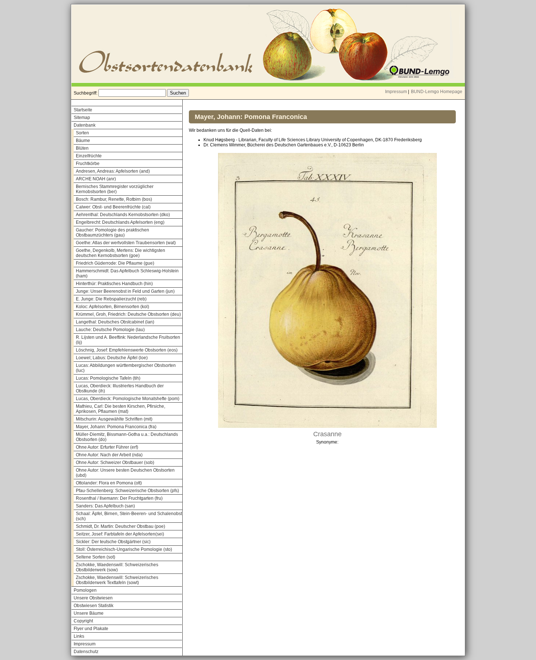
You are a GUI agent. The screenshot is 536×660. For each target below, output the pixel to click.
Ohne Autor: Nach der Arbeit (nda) (109, 454)
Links (79, 636)
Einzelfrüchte (89, 155)
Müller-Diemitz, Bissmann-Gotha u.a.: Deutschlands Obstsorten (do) (127, 437)
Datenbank (85, 125)
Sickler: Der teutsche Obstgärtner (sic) (113, 541)
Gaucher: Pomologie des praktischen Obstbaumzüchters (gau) (112, 232)
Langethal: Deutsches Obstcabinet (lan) (115, 322)
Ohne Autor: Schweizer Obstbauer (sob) (115, 462)
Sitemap (82, 117)
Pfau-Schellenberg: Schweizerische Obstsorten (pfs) (127, 490)
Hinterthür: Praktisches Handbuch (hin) (114, 283)
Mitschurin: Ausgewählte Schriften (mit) (114, 419)
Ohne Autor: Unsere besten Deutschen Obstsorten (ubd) (125, 473)
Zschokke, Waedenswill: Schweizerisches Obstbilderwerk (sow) (117, 567)
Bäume (83, 140)
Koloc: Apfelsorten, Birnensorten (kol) (112, 306)
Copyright (83, 620)
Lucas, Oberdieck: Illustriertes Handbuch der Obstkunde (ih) (120, 388)
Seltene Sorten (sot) (95, 557)
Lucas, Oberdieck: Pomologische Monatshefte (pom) (127, 398)
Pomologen (85, 590)
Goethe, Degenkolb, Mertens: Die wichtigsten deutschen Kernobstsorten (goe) (120, 253)
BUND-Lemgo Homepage (436, 91)
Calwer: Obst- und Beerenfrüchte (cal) (113, 207)
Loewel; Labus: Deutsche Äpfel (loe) (112, 357)
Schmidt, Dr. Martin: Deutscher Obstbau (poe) (120, 526)
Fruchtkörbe (88, 163)
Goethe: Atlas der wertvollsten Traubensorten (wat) (126, 242)
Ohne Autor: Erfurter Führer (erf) (107, 447)
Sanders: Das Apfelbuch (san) (105, 506)
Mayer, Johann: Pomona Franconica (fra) (116, 426)
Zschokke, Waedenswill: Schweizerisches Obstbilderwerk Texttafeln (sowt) (117, 580)
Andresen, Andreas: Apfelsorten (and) (113, 171)
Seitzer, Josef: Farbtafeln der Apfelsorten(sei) (120, 534)
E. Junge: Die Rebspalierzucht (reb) (111, 299)
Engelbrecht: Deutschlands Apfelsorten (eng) (120, 222)
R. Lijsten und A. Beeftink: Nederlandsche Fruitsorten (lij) (128, 340)
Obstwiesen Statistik (93, 605)
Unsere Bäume (89, 613)
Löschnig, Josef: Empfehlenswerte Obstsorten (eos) (127, 350)
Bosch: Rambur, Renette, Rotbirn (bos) (114, 199)
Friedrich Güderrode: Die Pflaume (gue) (115, 263)
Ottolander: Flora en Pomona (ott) (109, 483)
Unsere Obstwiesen (93, 597)
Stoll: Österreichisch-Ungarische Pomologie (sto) (124, 549)
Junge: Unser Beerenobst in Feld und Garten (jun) (125, 291)
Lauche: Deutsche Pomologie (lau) (110, 329)
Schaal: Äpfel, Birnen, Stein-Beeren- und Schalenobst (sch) (129, 516)
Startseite (83, 109)
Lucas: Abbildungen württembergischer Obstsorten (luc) (126, 368)
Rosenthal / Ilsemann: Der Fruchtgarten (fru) (119, 498)
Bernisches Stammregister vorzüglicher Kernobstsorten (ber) (115, 189)
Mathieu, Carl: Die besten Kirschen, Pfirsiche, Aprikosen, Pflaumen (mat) (120, 409)
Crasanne (327, 434)
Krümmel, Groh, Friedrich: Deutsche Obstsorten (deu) (128, 314)
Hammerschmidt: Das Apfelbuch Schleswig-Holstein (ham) (127, 273)
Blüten (82, 148)
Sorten (82, 132)
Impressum (396, 91)
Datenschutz (86, 651)
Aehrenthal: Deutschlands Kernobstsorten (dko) (123, 214)
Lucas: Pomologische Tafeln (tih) (108, 378)
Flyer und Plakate (91, 628)
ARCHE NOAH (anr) (96, 178)
